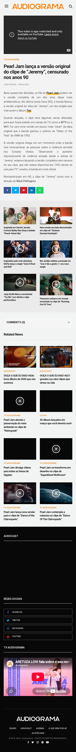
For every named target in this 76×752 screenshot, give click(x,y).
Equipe (12, 728)
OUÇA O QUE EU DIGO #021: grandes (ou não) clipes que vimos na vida (55, 379)
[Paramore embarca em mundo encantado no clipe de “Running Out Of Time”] (56, 284)
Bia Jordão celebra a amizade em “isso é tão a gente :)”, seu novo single (55, 264)
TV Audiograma (11, 60)
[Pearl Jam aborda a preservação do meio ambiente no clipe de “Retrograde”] (20, 401)
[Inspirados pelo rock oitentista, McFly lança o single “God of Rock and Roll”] (20, 249)
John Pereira (10, 85)
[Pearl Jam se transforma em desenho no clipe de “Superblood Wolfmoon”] (56, 449)
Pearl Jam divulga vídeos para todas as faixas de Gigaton (17, 471)
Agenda (40, 728)
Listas (43, 415)
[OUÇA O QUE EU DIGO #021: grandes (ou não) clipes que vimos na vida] (56, 356)
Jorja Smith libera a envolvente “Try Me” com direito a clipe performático (18, 297)
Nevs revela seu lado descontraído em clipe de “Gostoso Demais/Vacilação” (56, 230)
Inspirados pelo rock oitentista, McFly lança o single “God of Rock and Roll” (19, 264)
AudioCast (9, 371)
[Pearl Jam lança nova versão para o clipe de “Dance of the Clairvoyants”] (20, 493)
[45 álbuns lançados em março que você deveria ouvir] (56, 401)
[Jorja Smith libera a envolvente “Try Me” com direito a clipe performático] (20, 282)
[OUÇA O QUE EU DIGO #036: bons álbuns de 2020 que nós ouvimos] (20, 356)
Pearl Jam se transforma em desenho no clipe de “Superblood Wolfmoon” (55, 471)
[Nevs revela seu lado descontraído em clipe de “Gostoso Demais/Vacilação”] (56, 215)
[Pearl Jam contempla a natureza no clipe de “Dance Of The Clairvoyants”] (56, 493)
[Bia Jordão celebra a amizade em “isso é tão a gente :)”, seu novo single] (56, 249)
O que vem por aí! (58, 728)
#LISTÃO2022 (38, 733)
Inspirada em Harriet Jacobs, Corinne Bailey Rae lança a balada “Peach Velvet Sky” (19, 230)
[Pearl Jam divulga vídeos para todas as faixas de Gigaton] (20, 449)
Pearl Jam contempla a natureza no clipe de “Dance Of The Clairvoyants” (55, 516)
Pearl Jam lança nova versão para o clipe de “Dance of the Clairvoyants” (19, 516)
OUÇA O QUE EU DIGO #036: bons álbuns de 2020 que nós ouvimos (19, 379)
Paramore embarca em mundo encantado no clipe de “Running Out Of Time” (54, 301)
